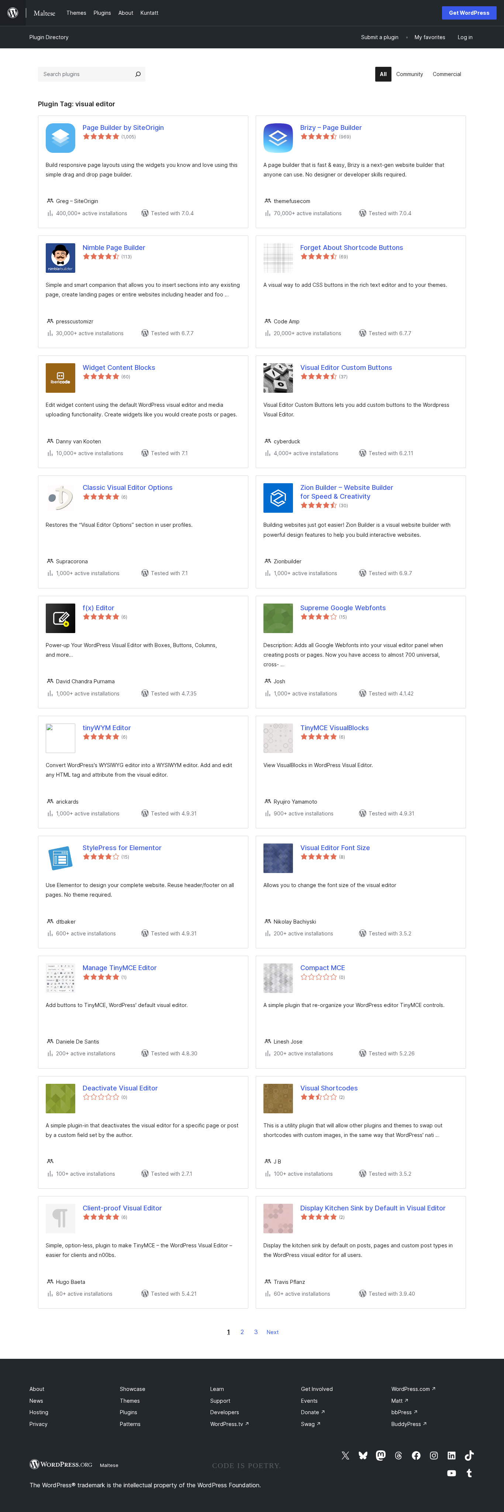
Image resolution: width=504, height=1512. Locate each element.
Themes (130, 1401)
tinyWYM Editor (107, 728)
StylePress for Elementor (122, 848)
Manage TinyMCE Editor (120, 968)
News (36, 1401)
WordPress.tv (229, 1424)
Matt (400, 1401)
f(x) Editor (98, 608)
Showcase (132, 1389)
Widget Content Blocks (119, 367)
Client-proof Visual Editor (122, 1208)
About (37, 1389)
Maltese (109, 1465)
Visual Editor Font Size (335, 848)
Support (220, 1401)
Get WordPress (469, 13)
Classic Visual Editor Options (128, 487)
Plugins (128, 1412)
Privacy (39, 1424)
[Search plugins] (138, 74)
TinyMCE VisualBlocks (334, 728)
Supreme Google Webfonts (343, 608)
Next (273, 1332)
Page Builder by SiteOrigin (123, 127)
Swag (311, 1424)
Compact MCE (322, 968)
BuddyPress (409, 1424)
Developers (224, 1412)
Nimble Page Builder (114, 247)
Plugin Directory (49, 37)
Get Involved (317, 1389)
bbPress (404, 1412)
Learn (217, 1389)
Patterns (130, 1424)
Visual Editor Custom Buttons (346, 367)
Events (309, 1401)
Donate (313, 1412)
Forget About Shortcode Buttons (351, 247)
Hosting (39, 1412)
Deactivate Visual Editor (120, 1088)
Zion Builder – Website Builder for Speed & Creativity (346, 492)
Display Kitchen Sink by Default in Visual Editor (373, 1208)
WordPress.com (413, 1389)
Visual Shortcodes (329, 1088)
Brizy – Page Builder (331, 127)
